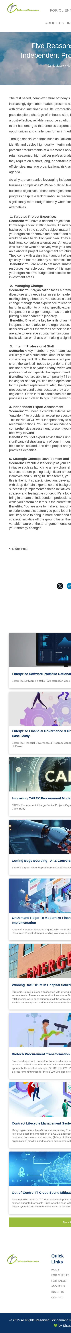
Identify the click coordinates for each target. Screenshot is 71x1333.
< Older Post (18, 549)
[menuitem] (55, 23)
